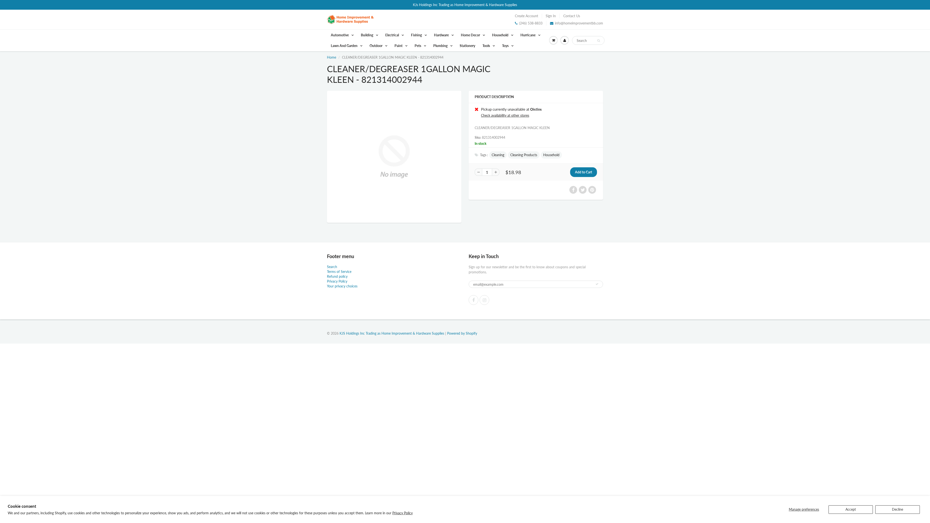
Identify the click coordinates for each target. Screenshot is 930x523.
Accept (850, 509)
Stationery (467, 46)
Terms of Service (339, 271)
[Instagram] (484, 300)
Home (331, 57)
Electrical (392, 35)
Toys (505, 46)
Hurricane (528, 35)
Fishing (417, 35)
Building (367, 35)
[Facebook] (473, 300)
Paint (399, 46)
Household (500, 35)
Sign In (551, 16)
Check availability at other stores (505, 115)
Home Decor (471, 35)
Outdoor (376, 46)
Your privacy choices (342, 286)
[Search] (598, 41)
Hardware (442, 35)
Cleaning (498, 155)
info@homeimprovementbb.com (579, 23)
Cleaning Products (523, 155)
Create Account (526, 16)
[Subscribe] (597, 284)
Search (332, 267)
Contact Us (571, 16)
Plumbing (440, 46)
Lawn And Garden (344, 46)
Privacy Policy (402, 513)
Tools (486, 46)
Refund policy (337, 276)
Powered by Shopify (462, 333)
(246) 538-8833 (530, 23)
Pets (418, 46)
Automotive (340, 35)
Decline (897, 509)
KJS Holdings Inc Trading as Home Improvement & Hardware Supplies (392, 333)
